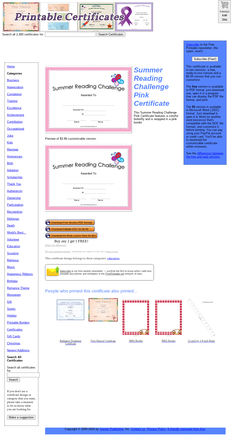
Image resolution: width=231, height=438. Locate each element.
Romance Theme (18, 288)
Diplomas (13, 218)
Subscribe (65, 271)
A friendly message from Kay (186, 429)
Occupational (15, 128)
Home (11, 66)
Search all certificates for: (21, 369)
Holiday (12, 315)
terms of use (112, 251)
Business (13, 80)
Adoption (12, 170)
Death (11, 225)
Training (12, 101)
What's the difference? (55, 245)
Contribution (15, 121)
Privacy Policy (156, 429)
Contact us (138, 429)
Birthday (12, 281)
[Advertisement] (84, 48)
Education (13, 246)
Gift (9, 302)
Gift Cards (13, 336)
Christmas (13, 343)
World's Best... (16, 232)
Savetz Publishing (111, 429)
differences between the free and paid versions (204, 155)
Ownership (14, 198)
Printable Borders (18, 322)
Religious (13, 260)
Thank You (14, 184)
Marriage (12, 149)
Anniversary (15, 156)
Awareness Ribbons (20, 274)
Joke (10, 135)
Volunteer (13, 239)
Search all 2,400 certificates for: (23, 34)
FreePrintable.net (114, 273)
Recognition (14, 211)
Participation (15, 204)
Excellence (14, 108)
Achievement (15, 115)
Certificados (15, 329)
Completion (14, 94)
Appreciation (15, 87)
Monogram (14, 295)
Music (11, 267)
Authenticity (15, 191)
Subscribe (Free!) (205, 59)
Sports (11, 309)
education (113, 258)
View (224, 19)
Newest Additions (18, 350)
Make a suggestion (21, 417)
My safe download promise (57, 251)
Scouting (12, 253)
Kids (10, 142)
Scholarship (14, 177)
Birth (10, 163)
